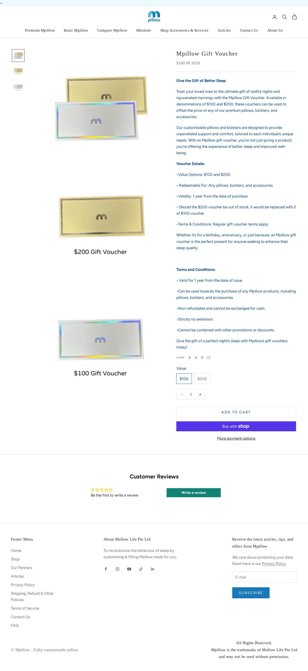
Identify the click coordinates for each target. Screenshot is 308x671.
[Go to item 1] (18, 55)
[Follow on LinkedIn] (152, 569)
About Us (275, 30)
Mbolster (143, 30)
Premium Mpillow (40, 30)
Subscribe (251, 593)
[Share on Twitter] (196, 358)
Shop (15, 559)
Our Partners (21, 567)
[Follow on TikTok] (141, 569)
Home (16, 550)
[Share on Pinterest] (202, 358)
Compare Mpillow (112, 30)
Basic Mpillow (76, 30)
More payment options (236, 438)
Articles (224, 30)
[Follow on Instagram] (117, 569)
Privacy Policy (23, 585)
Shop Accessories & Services (184, 30)
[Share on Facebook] (189, 358)
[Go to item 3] (18, 88)
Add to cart (236, 412)
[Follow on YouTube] (129, 569)
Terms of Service (25, 608)
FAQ (14, 625)
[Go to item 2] (18, 71)
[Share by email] (208, 358)
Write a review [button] (194, 492)
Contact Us (249, 30)
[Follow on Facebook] (105, 569)
